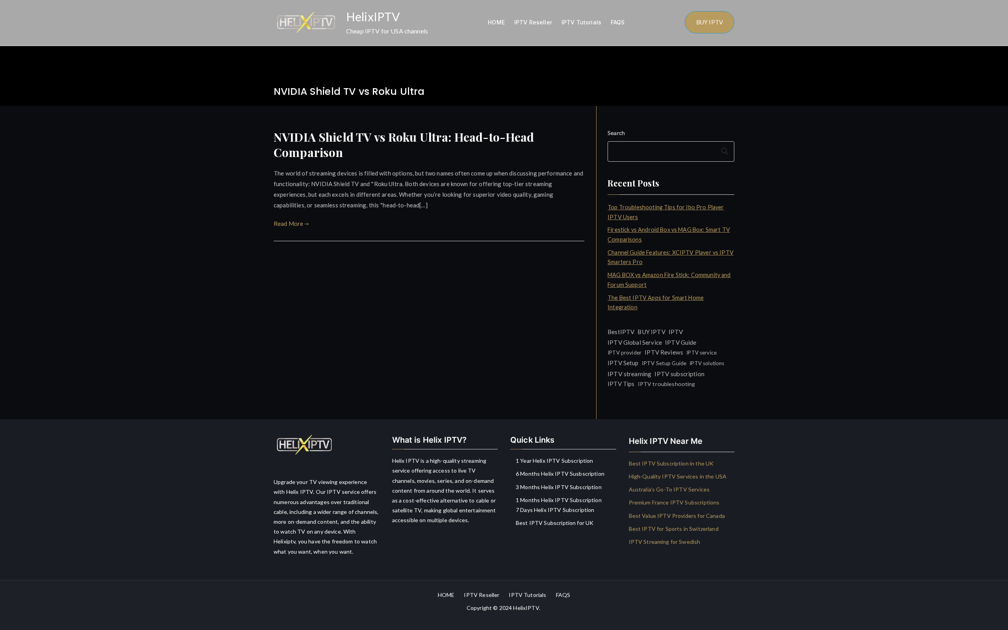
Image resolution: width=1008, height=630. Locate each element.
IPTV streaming (629, 373)
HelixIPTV (373, 16)
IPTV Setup (623, 362)
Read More (288, 223)
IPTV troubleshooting (666, 384)
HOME (496, 22)
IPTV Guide (681, 342)
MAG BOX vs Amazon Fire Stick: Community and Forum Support (669, 280)
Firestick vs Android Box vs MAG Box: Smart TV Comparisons (669, 234)
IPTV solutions (706, 363)
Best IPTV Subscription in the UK (671, 463)
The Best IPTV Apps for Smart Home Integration (656, 302)
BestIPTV (621, 331)
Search (616, 132)
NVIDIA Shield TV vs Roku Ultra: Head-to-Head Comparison (404, 144)
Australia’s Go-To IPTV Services (669, 489)
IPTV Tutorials (581, 22)
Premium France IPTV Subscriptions (674, 502)
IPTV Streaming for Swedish (664, 541)
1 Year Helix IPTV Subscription (554, 460)
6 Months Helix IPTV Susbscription (560, 473)
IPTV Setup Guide (664, 363)
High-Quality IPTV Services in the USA (678, 476)
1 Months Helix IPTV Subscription (559, 500)
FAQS (618, 22)
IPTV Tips (621, 383)
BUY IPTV (709, 22)
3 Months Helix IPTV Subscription (559, 487)
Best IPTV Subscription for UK (554, 522)
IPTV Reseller (533, 22)
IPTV (676, 331)
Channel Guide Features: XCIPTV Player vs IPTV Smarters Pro (671, 257)
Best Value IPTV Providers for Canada (677, 515)
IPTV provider (624, 352)
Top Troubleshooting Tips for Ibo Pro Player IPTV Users (666, 212)
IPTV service (701, 352)
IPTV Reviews (664, 352)
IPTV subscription (679, 373)
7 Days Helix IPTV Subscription (555, 509)
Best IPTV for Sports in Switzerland (674, 528)
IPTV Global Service (635, 342)
